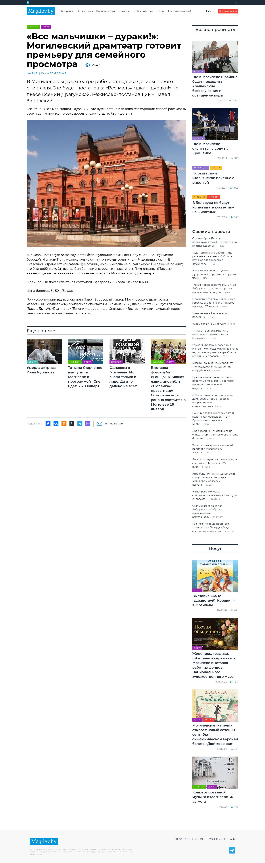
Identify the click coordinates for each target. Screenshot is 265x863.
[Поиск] (235, 2)
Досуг (46, 27)
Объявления (85, 11)
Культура (33, 27)
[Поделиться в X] (71, 423)
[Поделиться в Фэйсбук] (48, 423)
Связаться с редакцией (190, 839)
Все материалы (228, 11)
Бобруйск (67, 11)
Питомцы (199, 197)
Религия (199, 71)
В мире (32, 362)
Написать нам (114, 423)
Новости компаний (179, 11)
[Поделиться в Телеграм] (79, 423)
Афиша (209, 720)
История (124, 11)
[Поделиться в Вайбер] (87, 423)
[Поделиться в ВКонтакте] (56, 423)
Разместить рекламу (221, 839)
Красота (213, 197)
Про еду (215, 168)
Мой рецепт (200, 168)
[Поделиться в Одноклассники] (63, 423)
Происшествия (105, 11)
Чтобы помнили (143, 11)
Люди (160, 11)
